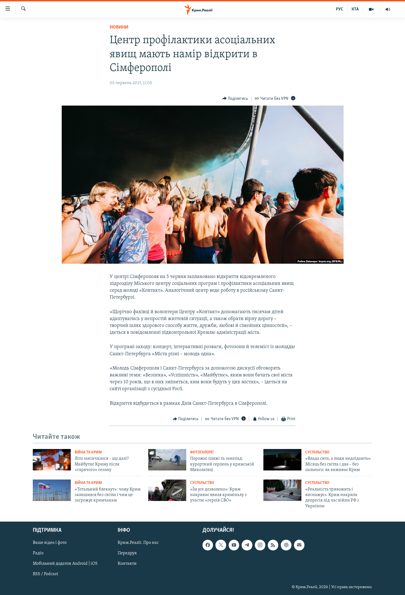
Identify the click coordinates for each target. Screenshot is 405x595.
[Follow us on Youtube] (234, 545)
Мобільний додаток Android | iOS (65, 564)
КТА (355, 9)
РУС (339, 9)
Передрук (127, 553)
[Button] (235, 98)
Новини (119, 27)
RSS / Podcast (45, 574)
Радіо (38, 553)
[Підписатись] (299, 545)
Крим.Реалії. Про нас (138, 543)
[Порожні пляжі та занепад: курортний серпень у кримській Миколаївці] (167, 459)
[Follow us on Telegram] (247, 545)
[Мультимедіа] (371, 9)
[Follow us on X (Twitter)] (220, 545)
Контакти (127, 564)
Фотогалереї (202, 452)
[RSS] (273, 545)
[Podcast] (286, 545)
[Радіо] (388, 9)
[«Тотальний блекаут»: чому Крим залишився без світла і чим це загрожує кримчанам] (52, 490)
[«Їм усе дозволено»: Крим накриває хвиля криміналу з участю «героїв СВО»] (167, 490)
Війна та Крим (88, 452)
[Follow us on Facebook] (207, 545)
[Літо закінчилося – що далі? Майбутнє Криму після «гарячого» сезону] (52, 459)
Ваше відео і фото (50, 543)
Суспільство (317, 452)
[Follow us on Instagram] (260, 545)
